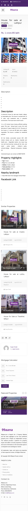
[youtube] (11, 5)
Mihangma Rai (8, 244)
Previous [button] (5, 47)
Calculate (5, 386)
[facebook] (1, 5)
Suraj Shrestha (8, 329)
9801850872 (6, 1)
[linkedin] (8, 5)
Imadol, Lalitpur (7, 28)
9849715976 (15, 349)
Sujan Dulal (8, 289)
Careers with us (6, 467)
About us (4, 464)
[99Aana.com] (14, 9)
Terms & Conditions (7, 475)
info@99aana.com (16, 1)
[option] (14, 45)
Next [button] (22, 47)
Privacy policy (6, 472)
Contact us (5, 469)
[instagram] (5, 5)
